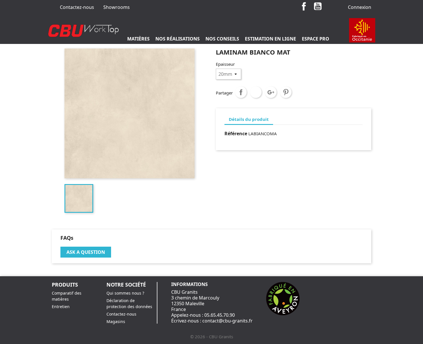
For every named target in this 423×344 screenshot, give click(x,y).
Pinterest (285, 92)
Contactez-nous (77, 7)
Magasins (115, 321)
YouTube (317, 6)
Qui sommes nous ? (125, 293)
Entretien (61, 306)
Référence (235, 133)
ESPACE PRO (315, 39)
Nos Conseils (222, 39)
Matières (138, 39)
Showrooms (116, 7)
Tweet (256, 92)
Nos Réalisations (177, 39)
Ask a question (85, 252)
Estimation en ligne (270, 39)
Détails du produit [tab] (249, 119)
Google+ (271, 92)
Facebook (304, 6)
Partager (241, 92)
